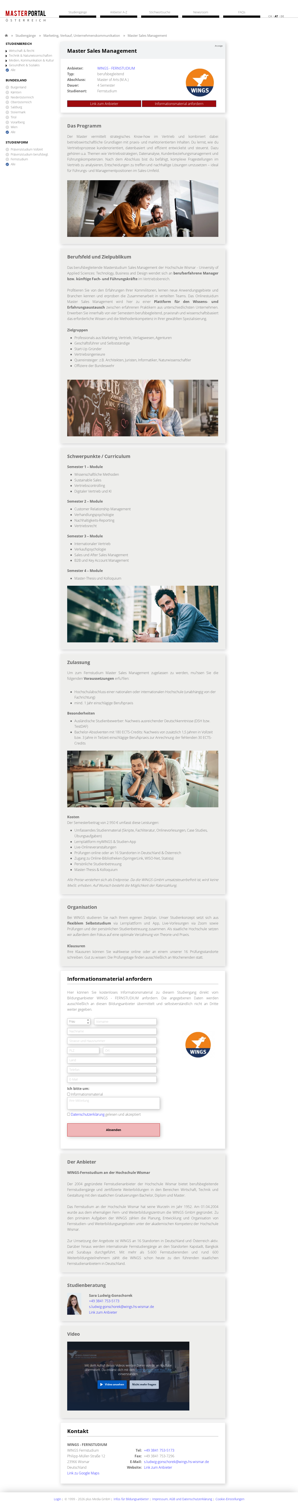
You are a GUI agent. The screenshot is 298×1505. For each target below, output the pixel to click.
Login (57, 1499)
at (276, 16)
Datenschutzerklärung (87, 1114)
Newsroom (200, 12)
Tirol (13, 117)
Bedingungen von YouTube (153, 1370)
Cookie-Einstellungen (230, 1499)
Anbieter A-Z (118, 12)
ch (270, 16)
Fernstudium (19, 159)
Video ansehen (114, 1384)
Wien (14, 127)
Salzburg (16, 107)
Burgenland (18, 87)
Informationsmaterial (87, 1094)
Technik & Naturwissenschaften (30, 56)
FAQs (241, 12)
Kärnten (16, 92)
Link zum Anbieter (104, 103)
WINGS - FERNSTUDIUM (116, 68)
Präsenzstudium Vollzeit (27, 149)
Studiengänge (25, 35)
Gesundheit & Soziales (24, 65)
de (282, 16)
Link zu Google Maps (83, 1473)
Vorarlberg (18, 122)
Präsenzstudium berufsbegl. (29, 154)
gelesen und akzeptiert (106, 1114)
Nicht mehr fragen (144, 1384)
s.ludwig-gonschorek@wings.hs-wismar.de (121, 1306)
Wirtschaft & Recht (21, 51)
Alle (13, 70)
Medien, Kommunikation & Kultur (31, 60)
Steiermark (18, 112)
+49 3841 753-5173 (104, 1301)
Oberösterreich (21, 102)
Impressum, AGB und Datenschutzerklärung (182, 1499)
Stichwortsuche (159, 12)
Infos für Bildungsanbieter (131, 1499)
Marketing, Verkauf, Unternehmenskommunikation (81, 35)
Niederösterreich (22, 97)
